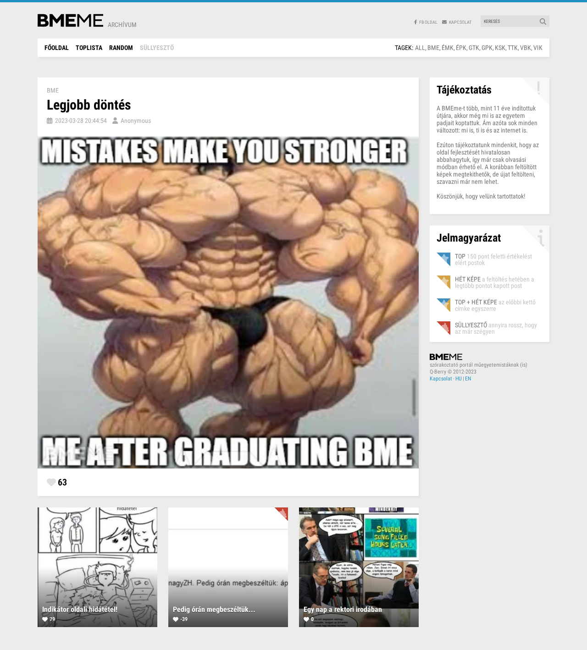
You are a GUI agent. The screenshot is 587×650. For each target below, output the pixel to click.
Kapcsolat (441, 378)
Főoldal (56, 47)
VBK (525, 47)
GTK (474, 47)
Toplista (89, 47)
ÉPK (461, 47)
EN (468, 378)
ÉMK (448, 47)
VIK (538, 47)
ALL (420, 47)
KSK (500, 47)
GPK (487, 47)
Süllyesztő (157, 47)
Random (121, 47)
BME (433, 47)
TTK (513, 47)
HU (458, 378)
